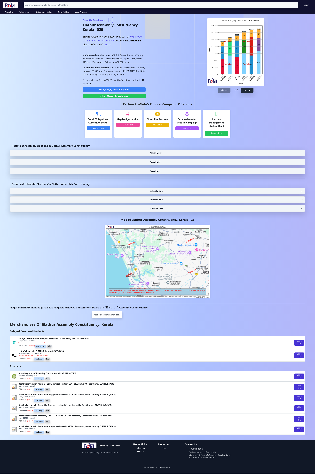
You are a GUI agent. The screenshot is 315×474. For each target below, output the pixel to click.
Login (306, 5)
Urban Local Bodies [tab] (44, 12)
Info (49, 346)
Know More (216, 133)
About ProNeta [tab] (81, 12)
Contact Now (98, 128)
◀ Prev (224, 90)
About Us (141, 448)
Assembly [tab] (9, 12)
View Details (128, 125)
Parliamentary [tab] (24, 12)
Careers (140, 451)
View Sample (40, 346)
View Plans (187, 128)
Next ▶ (247, 90)
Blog (164, 448)
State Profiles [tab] (63, 12)
